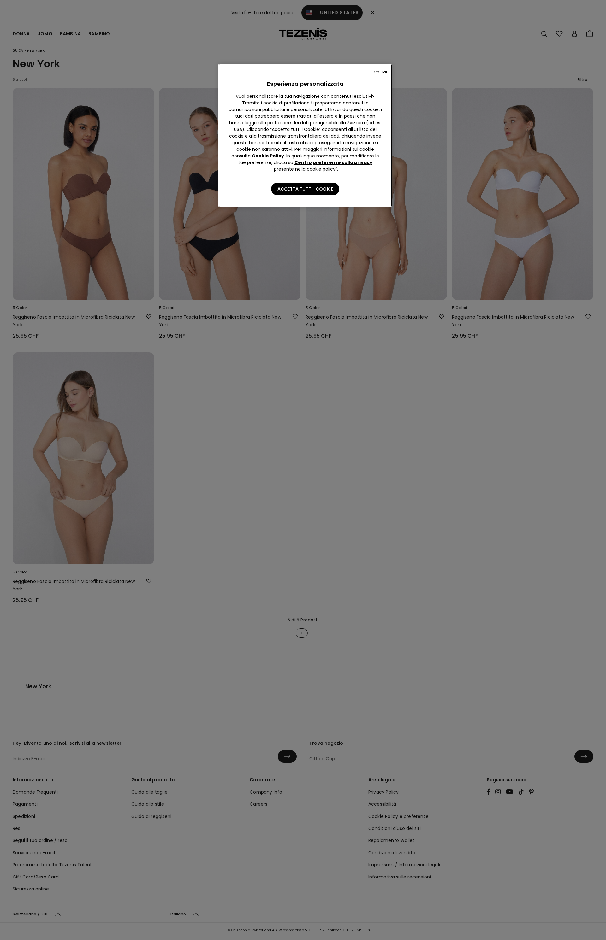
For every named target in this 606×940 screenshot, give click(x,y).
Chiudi (380, 72)
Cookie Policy (268, 156)
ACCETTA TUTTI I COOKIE (305, 189)
